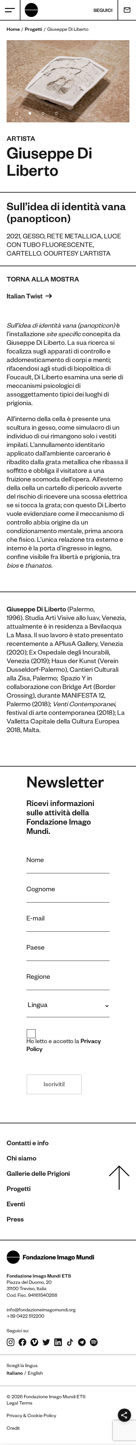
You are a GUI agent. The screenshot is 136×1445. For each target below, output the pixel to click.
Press (15, 1220)
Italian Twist (25, 297)
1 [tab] (16, 112)
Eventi (16, 1205)
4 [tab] (56, 112)
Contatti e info (28, 1144)
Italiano (15, 1374)
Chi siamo (21, 1159)
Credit (13, 1429)
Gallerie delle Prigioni (38, 1174)
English (35, 1374)
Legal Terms (19, 1404)
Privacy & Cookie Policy (31, 1416)
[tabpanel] (68, 81)
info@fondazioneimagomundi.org (41, 1310)
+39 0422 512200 (25, 1317)
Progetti (33, 30)
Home (13, 30)
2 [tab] (29, 112)
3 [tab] (43, 112)
